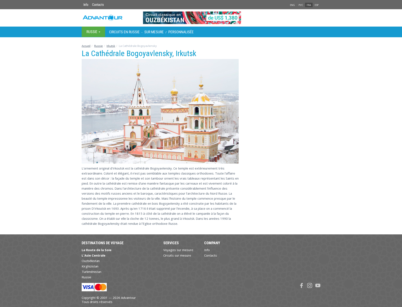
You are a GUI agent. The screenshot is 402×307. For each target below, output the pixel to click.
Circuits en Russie (124, 32)
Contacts (98, 5)
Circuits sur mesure (177, 255)
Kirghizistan (90, 266)
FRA (309, 4)
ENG (292, 4)
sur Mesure (154, 32)
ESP (317, 4)
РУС (301, 4)
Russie (98, 46)
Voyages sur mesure (178, 250)
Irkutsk (111, 46)
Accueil (86, 46)
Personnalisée (181, 32)
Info (85, 5)
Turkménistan (91, 272)
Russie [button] (92, 32)
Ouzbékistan (91, 261)
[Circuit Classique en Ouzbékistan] (201, 18)
